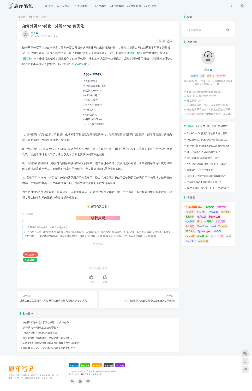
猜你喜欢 (223, 126)
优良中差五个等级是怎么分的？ (203, 151)
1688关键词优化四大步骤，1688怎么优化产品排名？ (215, 188)
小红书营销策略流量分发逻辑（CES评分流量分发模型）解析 (219, 163)
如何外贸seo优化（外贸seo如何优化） (55, 25)
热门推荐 (189, 126)
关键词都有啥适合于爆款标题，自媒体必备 (46, 322)
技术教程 (189, 221)
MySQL (217, 231)
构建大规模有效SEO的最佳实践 (40, 332)
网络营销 (221, 206)
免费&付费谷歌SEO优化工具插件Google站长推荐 (213, 145)
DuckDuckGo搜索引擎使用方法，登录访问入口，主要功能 (218, 133)
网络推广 (201, 211)
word (213, 226)
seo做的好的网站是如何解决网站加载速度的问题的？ (51, 343)
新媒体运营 (214, 216)
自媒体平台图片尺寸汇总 (200, 170)
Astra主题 (203, 241)
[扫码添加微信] (245, 353)
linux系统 (190, 236)
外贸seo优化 (76, 64)
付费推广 (209, 221)
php (209, 231)
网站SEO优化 (135, 53)
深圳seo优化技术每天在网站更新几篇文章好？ (48, 337)
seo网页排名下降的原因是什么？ (204, 182)
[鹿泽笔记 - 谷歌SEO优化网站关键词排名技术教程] (22, 368)
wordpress (103, 371)
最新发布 (200, 126)
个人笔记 (189, 226)
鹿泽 (33, 32)
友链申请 (74, 365)
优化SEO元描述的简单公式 (201, 96)
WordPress (202, 226)
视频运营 (209, 206)
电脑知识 (189, 216)
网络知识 (189, 211)
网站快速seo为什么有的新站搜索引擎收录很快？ (49, 348)
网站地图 (85, 365)
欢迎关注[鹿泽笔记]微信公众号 (203, 157)
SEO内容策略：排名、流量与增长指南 (207, 105)
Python (201, 231)
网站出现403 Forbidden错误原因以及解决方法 (211, 139)
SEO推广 (28, 58)
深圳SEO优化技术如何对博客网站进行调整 (210, 176)
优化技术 (33, 17)
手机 (199, 221)
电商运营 (201, 216)
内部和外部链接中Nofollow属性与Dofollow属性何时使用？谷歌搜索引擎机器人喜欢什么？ (210, 113)
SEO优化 (190, 231)
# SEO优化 (30, 259)
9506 (195, 75)
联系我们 (97, 365)
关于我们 (109, 365)
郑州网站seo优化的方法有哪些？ (40, 327)
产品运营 (220, 221)
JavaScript (202, 236)
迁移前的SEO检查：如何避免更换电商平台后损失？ (210, 109)
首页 (22, 17)
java (213, 236)
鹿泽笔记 (90, 371)
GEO (220, 236)
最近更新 (211, 126)
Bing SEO (190, 241)
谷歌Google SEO (193, 206)
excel (228, 236)
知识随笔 (225, 211)
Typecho (222, 226)
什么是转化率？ (195, 100)
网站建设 (213, 211)
